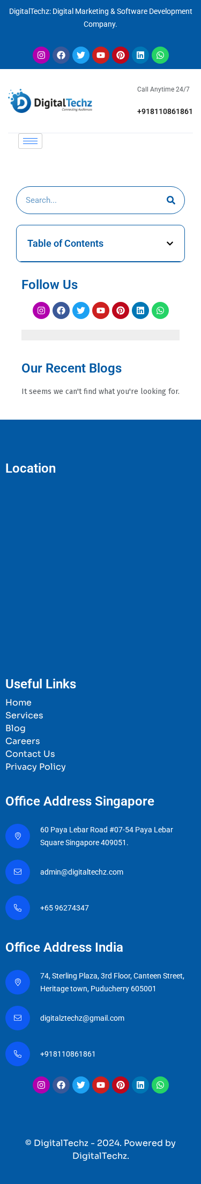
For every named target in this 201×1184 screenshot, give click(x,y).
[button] (170, 243)
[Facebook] (61, 55)
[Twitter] (81, 55)
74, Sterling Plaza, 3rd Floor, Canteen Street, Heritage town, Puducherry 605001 (112, 982)
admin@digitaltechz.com (82, 872)
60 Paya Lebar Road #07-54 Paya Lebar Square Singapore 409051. (106, 836)
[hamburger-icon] (30, 141)
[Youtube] (100, 55)
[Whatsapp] (160, 55)
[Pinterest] (120, 55)
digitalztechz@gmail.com (83, 1018)
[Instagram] (41, 55)
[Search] (171, 200)
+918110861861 (165, 111)
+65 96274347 (64, 908)
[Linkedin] (140, 55)
